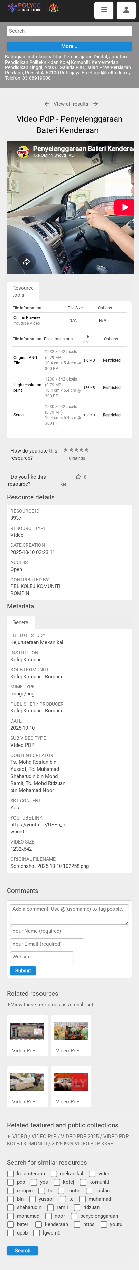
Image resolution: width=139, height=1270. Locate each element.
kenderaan (56, 1224)
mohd (73, 1191)
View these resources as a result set (51, 1005)
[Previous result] (46, 103)
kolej (68, 1182)
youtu (116, 1224)
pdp (21, 1182)
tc (71, 1199)
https (89, 1224)
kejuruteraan (31, 1174)
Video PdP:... (70, 1051)
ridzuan (91, 1207)
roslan (102, 1191)
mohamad (28, 1216)
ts (50, 1191)
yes (44, 1182)
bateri (23, 1224)
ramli (62, 1207)
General (21, 622)
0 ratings (77, 458)
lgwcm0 (51, 1233)
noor (60, 1216)
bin (20, 1199)
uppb (22, 1233)
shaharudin (29, 1207)
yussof (46, 1199)
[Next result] (95, 103)
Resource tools (23, 291)
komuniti (99, 1182)
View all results (71, 104)
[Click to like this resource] (70, 477)
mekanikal (71, 1174)
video (105, 1174)
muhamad (100, 1199)
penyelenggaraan (99, 1216)
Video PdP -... (27, 1051)
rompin (25, 1191)
